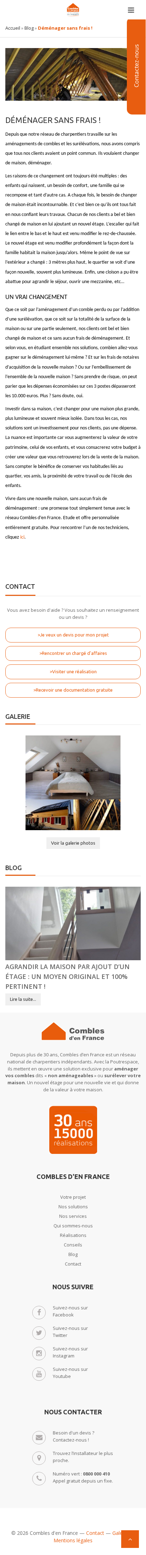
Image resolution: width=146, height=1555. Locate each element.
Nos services (73, 1216)
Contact (73, 1264)
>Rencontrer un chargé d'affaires (73, 653)
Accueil (12, 28)
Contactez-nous (136, 66)
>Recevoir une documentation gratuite (73, 689)
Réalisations (73, 1235)
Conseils (73, 1245)
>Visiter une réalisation (73, 671)
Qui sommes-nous (73, 1225)
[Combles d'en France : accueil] (73, 10)
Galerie (120, 1533)
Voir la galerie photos (73, 842)
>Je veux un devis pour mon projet (73, 634)
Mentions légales (73, 1540)
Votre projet (73, 1197)
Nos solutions (73, 1206)
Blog (29, 28)
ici (22, 537)
